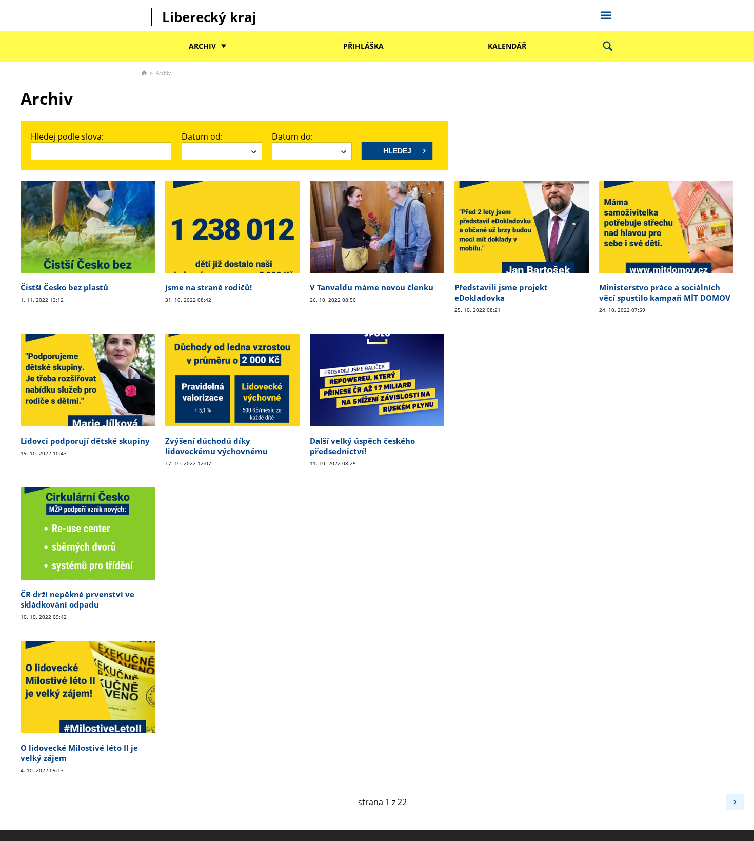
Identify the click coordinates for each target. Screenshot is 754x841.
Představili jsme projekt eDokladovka (501, 292)
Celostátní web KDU (606, 14)
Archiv (202, 46)
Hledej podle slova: (67, 136)
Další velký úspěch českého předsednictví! (362, 446)
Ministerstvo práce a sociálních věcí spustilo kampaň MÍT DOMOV (664, 292)
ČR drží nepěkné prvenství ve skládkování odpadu (77, 599)
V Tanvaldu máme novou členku (371, 287)
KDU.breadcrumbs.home (144, 72)
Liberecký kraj (209, 17)
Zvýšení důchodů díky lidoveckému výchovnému (216, 446)
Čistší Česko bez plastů (64, 287)
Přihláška (363, 46)
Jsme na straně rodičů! (208, 287)
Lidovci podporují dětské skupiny (85, 441)
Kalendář (507, 46)
